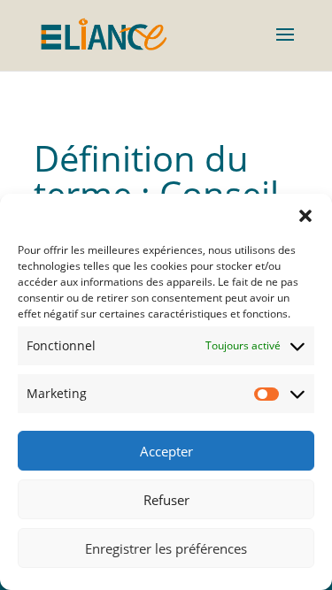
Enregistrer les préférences (166, 548)
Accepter (166, 451)
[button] (305, 216)
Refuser (166, 500)
